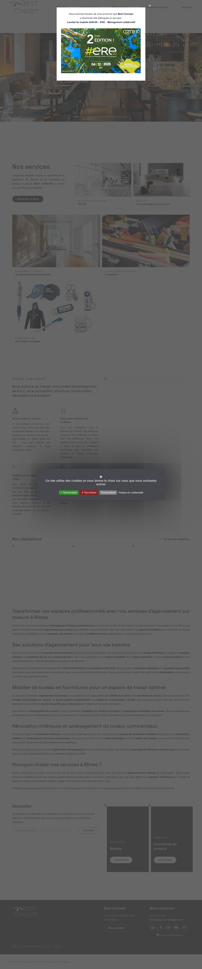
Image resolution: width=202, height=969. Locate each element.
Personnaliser (108, 492)
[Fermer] (148, 5)
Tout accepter (69, 492)
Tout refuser (90, 492)
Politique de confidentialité (131, 492)
